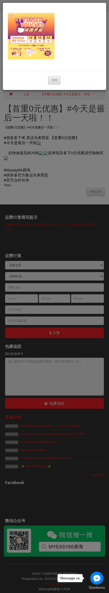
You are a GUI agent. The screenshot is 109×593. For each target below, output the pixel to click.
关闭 (54, 80)
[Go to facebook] (96, 578)
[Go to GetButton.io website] (97, 587)
